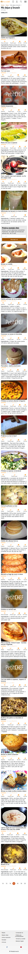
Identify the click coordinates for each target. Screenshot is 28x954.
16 (10, 883)
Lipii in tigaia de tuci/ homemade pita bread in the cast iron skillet (13, 828)
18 (17, 883)
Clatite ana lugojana (8, 38)
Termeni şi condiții (20, 938)
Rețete (2, 5)
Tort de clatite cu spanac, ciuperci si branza (13, 680)
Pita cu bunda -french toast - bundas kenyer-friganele (13, 643)
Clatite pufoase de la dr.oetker (11, 299)
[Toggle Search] (21, 1)
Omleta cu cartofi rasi (8, 609)
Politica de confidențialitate (19, 935)
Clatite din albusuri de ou (9, 541)
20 (25, 883)
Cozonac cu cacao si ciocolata (11, 334)
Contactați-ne (19, 932)
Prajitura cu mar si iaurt (9, 436)
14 (3, 883)
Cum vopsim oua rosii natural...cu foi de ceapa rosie (13, 177)
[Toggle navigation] (25, 2)
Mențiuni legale (20, 941)
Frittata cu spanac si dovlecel (11, 471)
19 (21, 883)
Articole (4, 942)
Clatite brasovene (7, 106)
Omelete (4, 12)
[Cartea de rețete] (13, 1)
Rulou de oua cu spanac (9, 143)
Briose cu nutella (6, 264)
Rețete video (5, 935)
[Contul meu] (16, 1)
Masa (7, 5)
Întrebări (4, 939)
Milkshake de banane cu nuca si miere (14, 211)
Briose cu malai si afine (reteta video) (13, 791)
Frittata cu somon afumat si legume (13, 401)
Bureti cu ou (5, 864)
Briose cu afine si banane (9, 754)
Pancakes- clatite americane (10, 366)
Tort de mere (5, 71)
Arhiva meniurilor (6, 937)
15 (6, 883)
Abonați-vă (14, 239)
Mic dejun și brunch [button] (15, 5)
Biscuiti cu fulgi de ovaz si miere (12, 574)
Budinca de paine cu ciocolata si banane (12, 718)
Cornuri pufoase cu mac (9, 506)
